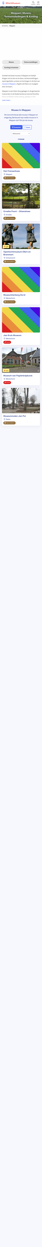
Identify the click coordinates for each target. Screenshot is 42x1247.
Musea (11, 62)
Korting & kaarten (11, 67)
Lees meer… (6, 100)
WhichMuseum (12, 3)
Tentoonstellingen (31, 62)
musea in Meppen (9, 83)
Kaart (28, 127)
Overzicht (17, 127)
